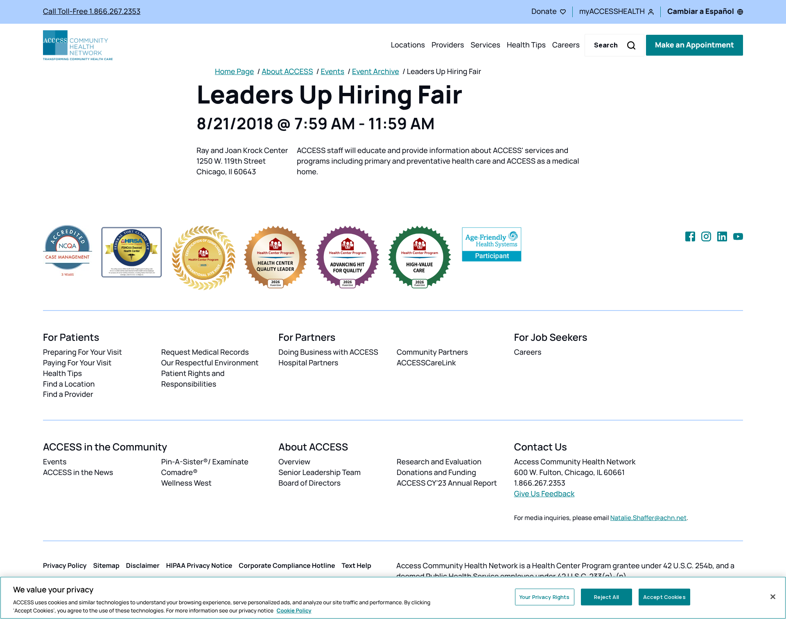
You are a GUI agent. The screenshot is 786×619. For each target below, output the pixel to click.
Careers (566, 45)
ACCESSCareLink (426, 363)
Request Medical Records (205, 352)
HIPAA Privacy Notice (199, 565)
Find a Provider (68, 394)
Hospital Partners (308, 363)
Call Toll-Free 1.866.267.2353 (91, 11)
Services (485, 45)
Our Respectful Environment (210, 363)
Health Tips (526, 45)
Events (332, 72)
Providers (447, 45)
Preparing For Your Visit (82, 352)
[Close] (773, 597)
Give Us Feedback (544, 494)
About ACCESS (287, 72)
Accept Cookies (664, 597)
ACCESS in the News (78, 472)
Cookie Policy (294, 610)
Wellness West (186, 483)
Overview (294, 462)
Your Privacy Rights (544, 597)
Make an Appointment (694, 45)
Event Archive (375, 72)
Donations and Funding (436, 472)
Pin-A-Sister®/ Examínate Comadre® (204, 467)
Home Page (234, 72)
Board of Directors (309, 483)
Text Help (356, 565)
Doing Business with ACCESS (328, 352)
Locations (408, 45)
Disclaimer (143, 565)
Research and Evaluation (439, 462)
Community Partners (432, 352)
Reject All (606, 597)
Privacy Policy (65, 565)
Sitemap (106, 565)
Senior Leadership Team (319, 472)
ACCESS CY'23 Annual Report (447, 483)
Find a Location (69, 384)
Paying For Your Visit (77, 363)
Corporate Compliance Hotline (287, 565)
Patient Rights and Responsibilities (193, 379)
